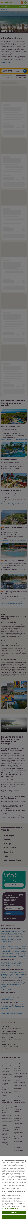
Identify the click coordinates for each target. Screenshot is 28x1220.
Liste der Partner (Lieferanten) (10, 1208)
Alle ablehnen (14, 1217)
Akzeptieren (14, 1212)
